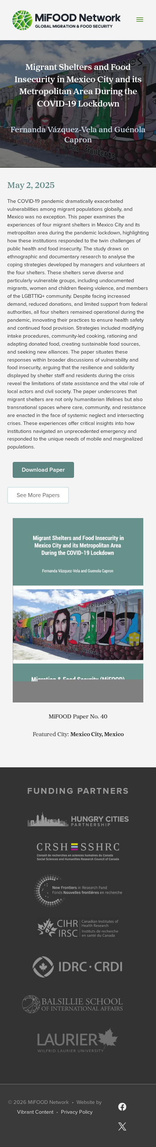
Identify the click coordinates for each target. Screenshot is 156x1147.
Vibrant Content (35, 1112)
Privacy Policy (77, 1112)
